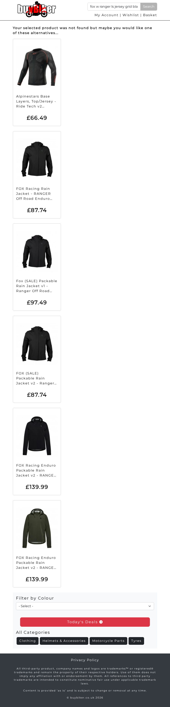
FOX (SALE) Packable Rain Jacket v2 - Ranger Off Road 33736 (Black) (35, 383)
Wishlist (131, 15)
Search (148, 7)
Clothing (27, 641)
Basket (150, 15)
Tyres (136, 641)
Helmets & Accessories (64, 641)
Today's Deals (83, 622)
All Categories (33, 632)
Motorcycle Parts (108, 641)
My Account (107, 15)
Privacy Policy (85, 660)
